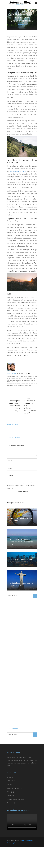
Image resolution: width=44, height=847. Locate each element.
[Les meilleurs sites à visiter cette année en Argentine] (12, 367)
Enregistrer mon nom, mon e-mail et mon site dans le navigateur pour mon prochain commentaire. (22, 485)
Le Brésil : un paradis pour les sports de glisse (21, 584)
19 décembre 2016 (14, 673)
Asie (8, 784)
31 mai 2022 (12, 696)
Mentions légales (11, 843)
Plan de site (29, 840)
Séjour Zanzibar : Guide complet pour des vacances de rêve (21, 541)
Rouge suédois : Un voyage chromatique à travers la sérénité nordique (20, 620)
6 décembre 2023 (13, 722)
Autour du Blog (23, 373)
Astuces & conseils (13, 788)
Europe (9, 795)
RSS (23, 840)
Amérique (22, 25)
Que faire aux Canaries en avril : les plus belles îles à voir (20, 644)
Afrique (9, 777)
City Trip (9, 792)
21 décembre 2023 (14, 625)
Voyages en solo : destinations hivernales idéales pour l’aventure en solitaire (21, 716)
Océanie (9, 803)
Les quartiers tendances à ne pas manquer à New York (21, 560)
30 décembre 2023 (14, 649)
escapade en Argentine (18, 171)
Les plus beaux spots (14, 799)
